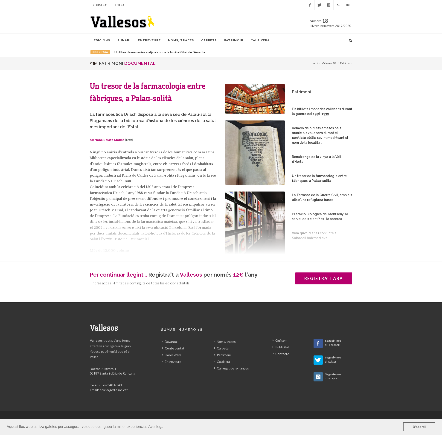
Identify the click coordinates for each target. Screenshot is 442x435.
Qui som (281, 340)
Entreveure (173, 361)
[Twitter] (319, 5)
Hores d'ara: (100, 52)
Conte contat (174, 348)
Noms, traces (226, 341)
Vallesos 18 (329, 63)
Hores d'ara (173, 355)
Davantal (171, 341)
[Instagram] (328, 5)
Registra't (101, 5)
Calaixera (223, 361)
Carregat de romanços (233, 368)
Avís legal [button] (156, 427)
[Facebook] (309, 5)
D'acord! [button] (419, 427)
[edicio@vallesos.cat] (347, 5)
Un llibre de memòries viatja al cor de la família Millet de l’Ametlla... (160, 52)
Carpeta (223, 348)
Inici (315, 63)
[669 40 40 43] (338, 5)
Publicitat (282, 347)
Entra (120, 5)
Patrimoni (346, 63)
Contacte (282, 354)
